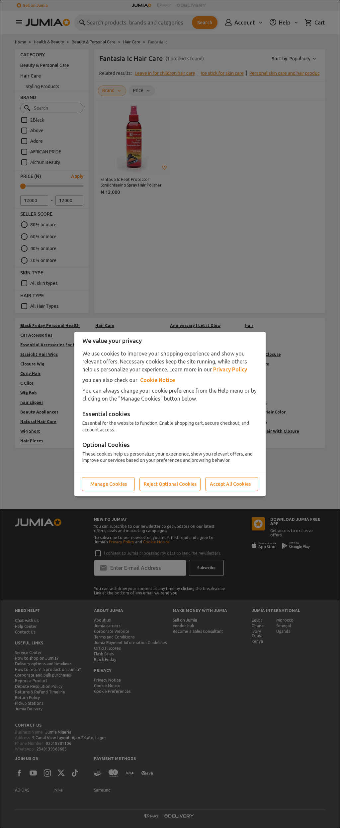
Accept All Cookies (230, 484)
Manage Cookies (108, 484)
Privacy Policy (230, 369)
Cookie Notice (157, 380)
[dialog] (170, 414)
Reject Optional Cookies (170, 484)
